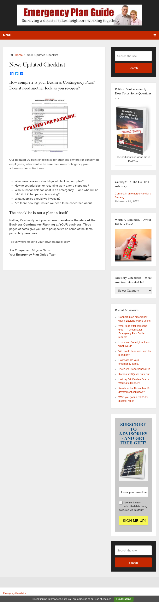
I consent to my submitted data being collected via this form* (133, 506)
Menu (7, 35)
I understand (123, 599)
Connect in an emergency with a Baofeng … (133, 195)
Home (19, 55)
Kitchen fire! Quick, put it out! (134, 374)
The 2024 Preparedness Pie (134, 369)
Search (133, 68)
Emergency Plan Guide (14, 593)
